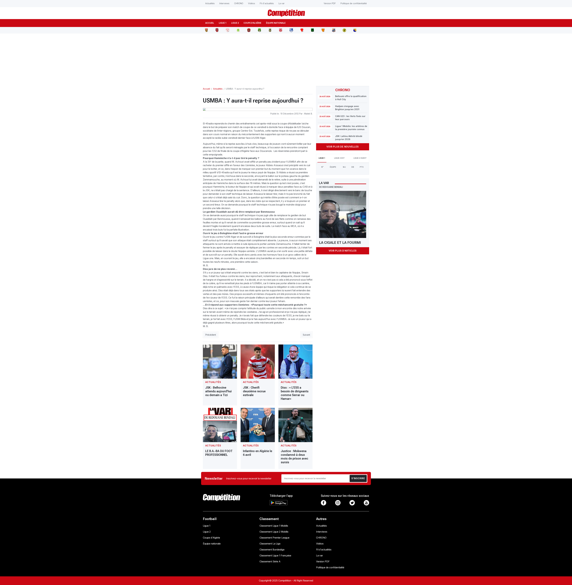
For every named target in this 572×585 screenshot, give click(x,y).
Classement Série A (269, 561)
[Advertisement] (286, 58)
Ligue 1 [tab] (322, 158)
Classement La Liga (269, 543)
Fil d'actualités (267, 3)
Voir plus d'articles (343, 250)
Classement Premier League (274, 537)
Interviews (224, 3)
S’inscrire (358, 478)
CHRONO (238, 3)
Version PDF (330, 3)
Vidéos (251, 3)
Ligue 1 (222, 23)
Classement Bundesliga (271, 549)
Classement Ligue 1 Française (275, 555)
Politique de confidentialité (354, 3)
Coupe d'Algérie (252, 23)
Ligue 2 (235, 23)
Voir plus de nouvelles (343, 146)
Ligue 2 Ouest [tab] (360, 158)
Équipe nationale (276, 23)
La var (282, 3)
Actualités (210, 3)
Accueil (209, 23)
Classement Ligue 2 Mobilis (273, 531)
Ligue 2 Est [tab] (339, 158)
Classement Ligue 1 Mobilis (273, 525)
